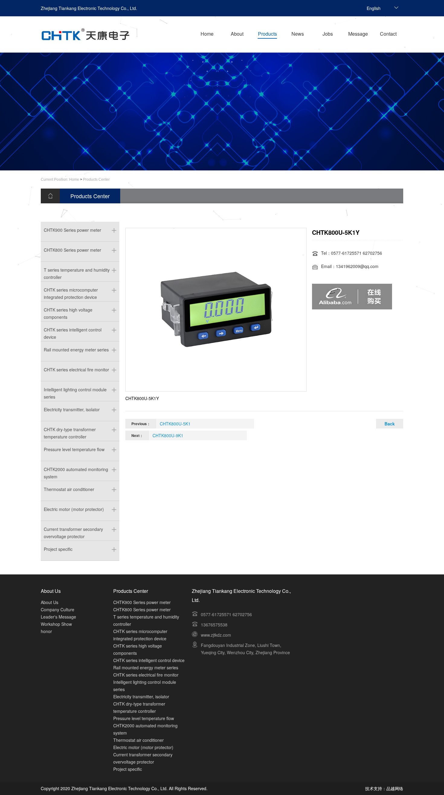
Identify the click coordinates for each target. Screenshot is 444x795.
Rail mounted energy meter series (76, 350)
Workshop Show (56, 624)
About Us (49, 602)
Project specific (58, 549)
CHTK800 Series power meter (72, 250)
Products (267, 33)
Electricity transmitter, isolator (72, 409)
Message (358, 33)
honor (46, 631)
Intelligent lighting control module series (75, 391)
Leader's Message (58, 617)
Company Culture (57, 609)
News (297, 33)
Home (207, 33)
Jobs (328, 33)
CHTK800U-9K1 (168, 435)
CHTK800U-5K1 (175, 424)
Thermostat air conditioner (69, 489)
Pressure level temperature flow (74, 449)
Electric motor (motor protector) (74, 509)
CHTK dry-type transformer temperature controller (70, 431)
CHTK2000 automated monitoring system (76, 471)
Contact (388, 33)
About (237, 33)
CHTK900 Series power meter (72, 230)
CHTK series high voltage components (68, 312)
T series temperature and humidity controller (77, 272)
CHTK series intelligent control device (72, 332)
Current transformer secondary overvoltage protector (73, 531)
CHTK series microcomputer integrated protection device (71, 292)
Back (389, 424)
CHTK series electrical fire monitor (76, 370)
